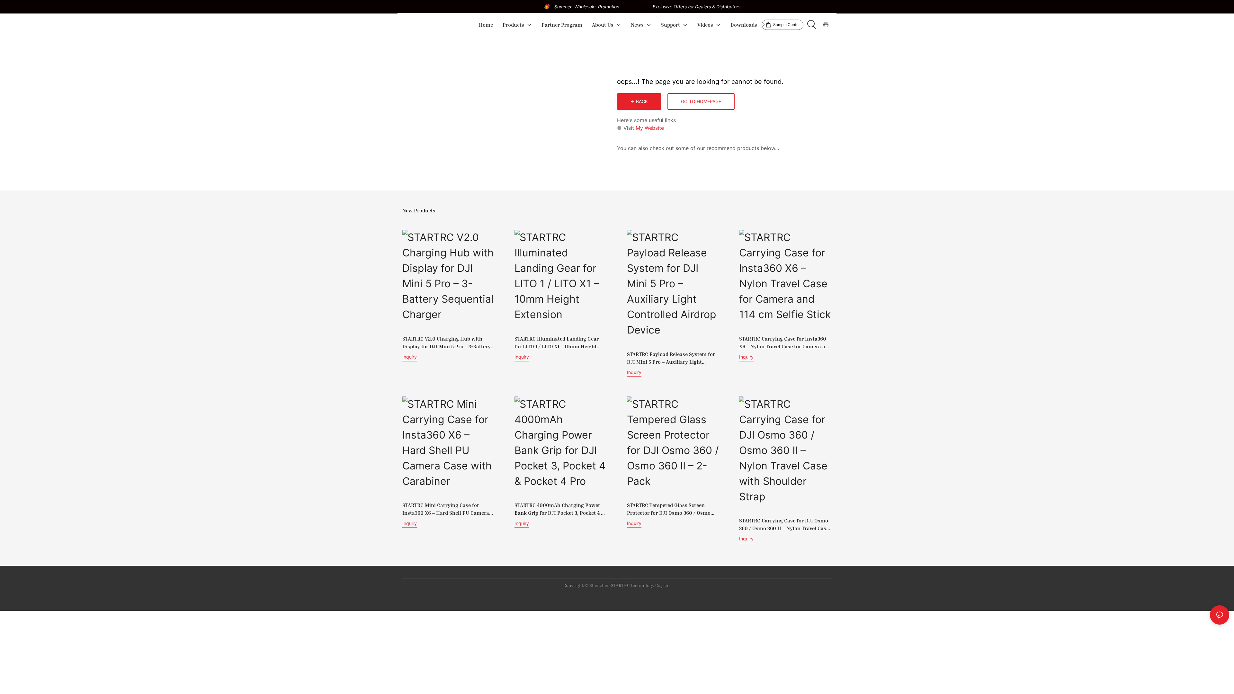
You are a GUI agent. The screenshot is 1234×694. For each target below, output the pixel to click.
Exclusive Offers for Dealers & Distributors (696, 6)
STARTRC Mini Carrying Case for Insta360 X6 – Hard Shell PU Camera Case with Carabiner (445, 509)
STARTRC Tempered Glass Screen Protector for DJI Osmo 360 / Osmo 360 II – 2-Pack (669, 509)
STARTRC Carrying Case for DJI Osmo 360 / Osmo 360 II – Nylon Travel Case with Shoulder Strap (784, 524)
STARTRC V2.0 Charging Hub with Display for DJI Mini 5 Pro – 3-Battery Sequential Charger (446, 342)
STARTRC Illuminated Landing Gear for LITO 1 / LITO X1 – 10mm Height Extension (556, 342)
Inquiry (409, 357)
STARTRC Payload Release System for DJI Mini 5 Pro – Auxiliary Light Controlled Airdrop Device (671, 358)
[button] (763, 25)
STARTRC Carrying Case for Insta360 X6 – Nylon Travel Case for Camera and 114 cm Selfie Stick (785, 342)
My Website (650, 128)
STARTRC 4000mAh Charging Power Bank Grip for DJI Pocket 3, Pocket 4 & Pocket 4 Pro (559, 509)
